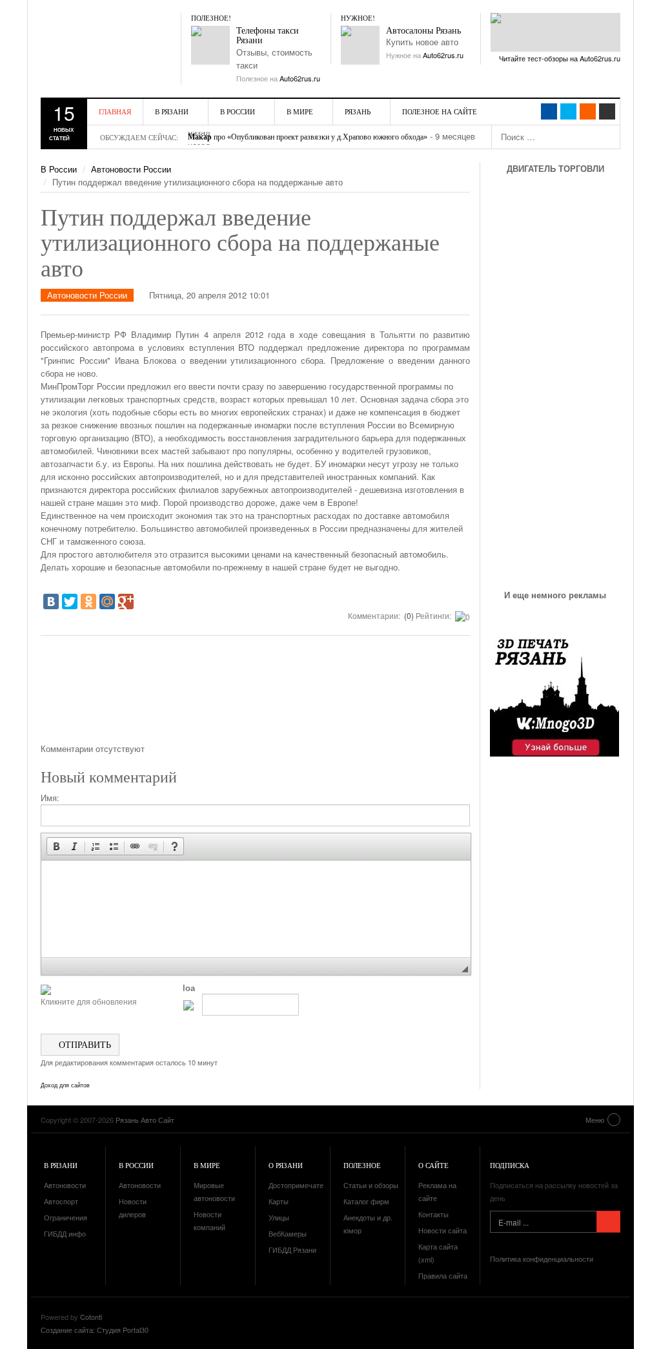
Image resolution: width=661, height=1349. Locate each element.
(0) (408, 615)
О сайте (433, 1165)
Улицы (279, 1217)
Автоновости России (131, 169)
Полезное (362, 1165)
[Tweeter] (568, 111)
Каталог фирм (366, 1201)
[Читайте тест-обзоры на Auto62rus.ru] (555, 32)
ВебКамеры (288, 1233)
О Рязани (286, 1165)
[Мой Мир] (107, 601)
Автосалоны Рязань (423, 31)
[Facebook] (549, 111)
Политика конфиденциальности (541, 1258)
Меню (594, 1119)
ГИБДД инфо (65, 1233)
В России (237, 111)
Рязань (358, 111)
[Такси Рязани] (210, 45)
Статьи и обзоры (370, 1185)
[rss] (588, 111)
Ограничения (65, 1217)
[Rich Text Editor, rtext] (256, 909)
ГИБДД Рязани (292, 1249)
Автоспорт (61, 1201)
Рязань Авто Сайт (115, 39)
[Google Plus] (126, 601)
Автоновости (65, 1185)
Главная (115, 111)
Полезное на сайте (439, 111)
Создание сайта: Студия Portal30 (94, 1329)
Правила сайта (442, 1275)
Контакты (433, 1214)
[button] (56, 846)
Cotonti (91, 1317)
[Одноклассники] (88, 601)
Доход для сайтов (65, 1085)
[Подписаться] (608, 1222)
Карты (279, 1201)
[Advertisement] (255, 694)
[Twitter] (69, 601)
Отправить (83, 1044)
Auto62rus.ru (300, 78)
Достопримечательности (309, 1185)
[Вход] (607, 111)
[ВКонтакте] (51, 601)
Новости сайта (442, 1230)
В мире (300, 111)
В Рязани (171, 111)
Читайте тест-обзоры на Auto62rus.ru (559, 58)
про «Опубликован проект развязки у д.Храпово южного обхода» (307, 136)
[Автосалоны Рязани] (360, 45)
